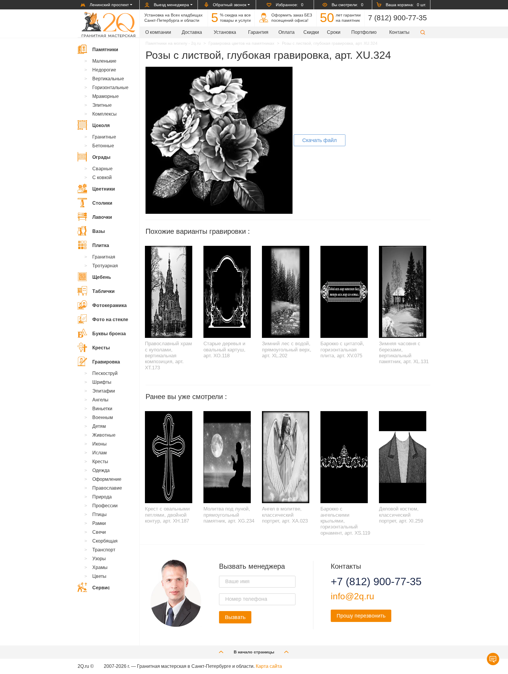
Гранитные (104, 136)
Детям (99, 426)
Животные (104, 435)
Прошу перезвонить (361, 616)
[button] (422, 32)
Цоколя (101, 125)
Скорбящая (105, 540)
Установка (225, 32)
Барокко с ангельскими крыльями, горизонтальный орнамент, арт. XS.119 (345, 521)
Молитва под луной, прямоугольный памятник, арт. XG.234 (228, 515)
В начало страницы (254, 652)
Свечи (99, 532)
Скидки (311, 32)
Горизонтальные (110, 87)
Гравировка (106, 361)
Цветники (103, 188)
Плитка (100, 245)
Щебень (101, 277)
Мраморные (105, 96)
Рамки (99, 523)
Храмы (100, 567)
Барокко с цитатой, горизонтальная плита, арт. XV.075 (342, 349)
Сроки (333, 32)
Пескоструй (105, 373)
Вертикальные (108, 78)
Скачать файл (319, 140)
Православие (107, 488)
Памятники (105, 49)
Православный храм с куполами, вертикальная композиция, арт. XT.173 (168, 356)
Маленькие (104, 61)
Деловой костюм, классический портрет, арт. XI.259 (401, 515)
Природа (102, 496)
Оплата (286, 32)
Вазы (98, 231)
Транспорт (103, 549)
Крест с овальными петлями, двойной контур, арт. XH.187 (167, 515)
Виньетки (102, 408)
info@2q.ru (352, 596)
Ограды (101, 157)
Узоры (99, 558)
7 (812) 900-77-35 (397, 17)
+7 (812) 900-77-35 (369, 582)
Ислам (99, 452)
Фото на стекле (110, 319)
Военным (102, 417)
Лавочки (102, 217)
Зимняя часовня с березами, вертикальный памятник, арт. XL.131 (404, 352)
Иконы (99, 443)
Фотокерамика (109, 305)
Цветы (99, 576)
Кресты (101, 347)
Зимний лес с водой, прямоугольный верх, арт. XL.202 (286, 349)
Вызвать (235, 617)
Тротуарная (105, 265)
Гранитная (103, 256)
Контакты (399, 32)
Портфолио (364, 32)
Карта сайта (269, 666)
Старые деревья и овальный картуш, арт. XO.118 (224, 349)
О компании (158, 32)
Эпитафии (103, 390)
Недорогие (104, 69)
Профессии (105, 505)
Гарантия (258, 32)
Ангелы (100, 399)
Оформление (106, 479)
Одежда (101, 470)
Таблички (103, 291)
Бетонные (103, 145)
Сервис (101, 587)
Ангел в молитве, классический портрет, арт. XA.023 (285, 515)
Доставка (192, 32)
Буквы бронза (109, 333)
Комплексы (104, 113)
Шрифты (101, 382)
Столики (102, 203)
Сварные (102, 168)
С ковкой (102, 177)
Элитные (102, 105)
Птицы (99, 514)
